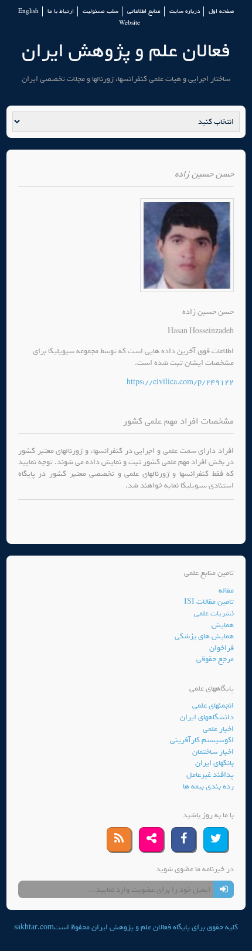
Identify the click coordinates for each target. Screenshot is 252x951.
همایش (223, 625)
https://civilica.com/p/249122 (180, 382)
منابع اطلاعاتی (144, 11)
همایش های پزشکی (204, 636)
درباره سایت (184, 11)
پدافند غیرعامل (210, 775)
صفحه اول (221, 11)
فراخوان (221, 648)
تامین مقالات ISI (209, 601)
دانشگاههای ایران (207, 717)
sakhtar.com (34, 927)
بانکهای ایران (214, 763)
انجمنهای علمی (213, 705)
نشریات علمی (214, 613)
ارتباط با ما (60, 11)
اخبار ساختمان (213, 752)
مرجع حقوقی (215, 659)
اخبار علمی (218, 729)
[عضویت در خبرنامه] (223, 889)
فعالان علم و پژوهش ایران (126, 51)
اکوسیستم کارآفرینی (202, 740)
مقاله (226, 590)
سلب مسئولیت (100, 11)
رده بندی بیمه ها (208, 786)
